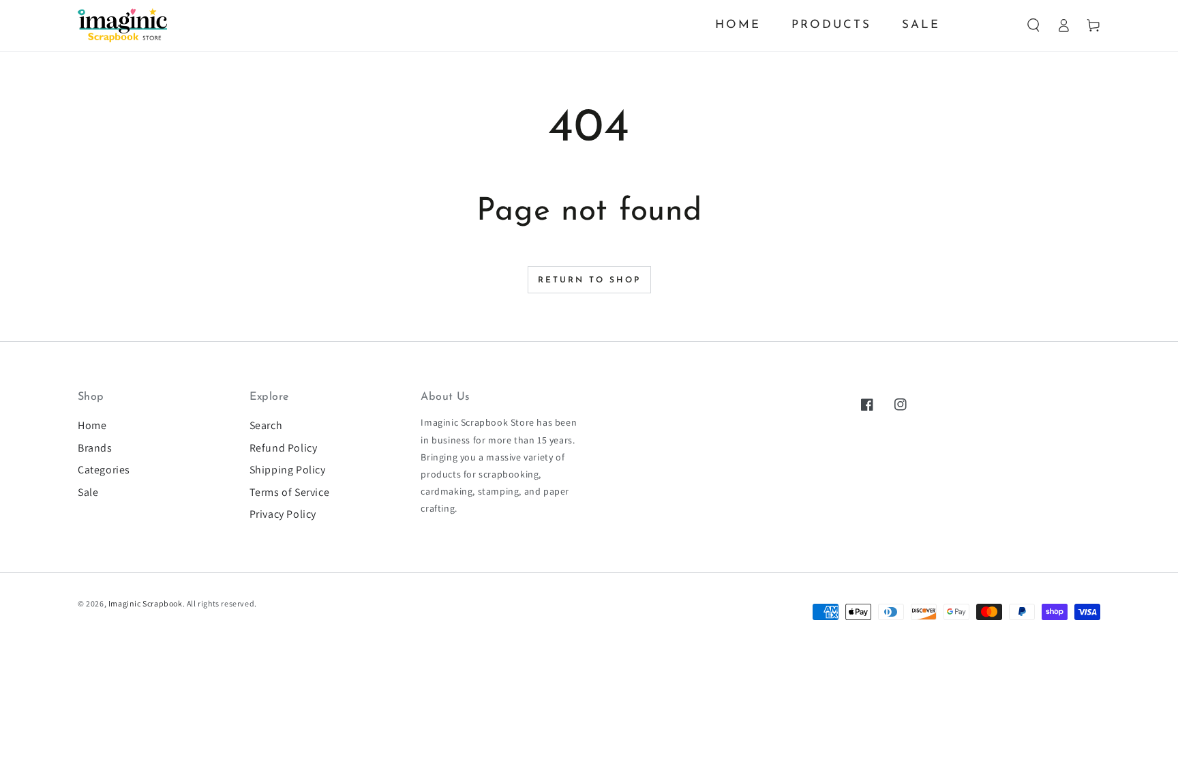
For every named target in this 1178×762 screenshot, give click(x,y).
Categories (104, 470)
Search (266, 425)
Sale (88, 492)
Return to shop (589, 280)
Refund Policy (284, 448)
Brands (95, 448)
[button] (1033, 25)
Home (92, 425)
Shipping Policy (288, 470)
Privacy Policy (283, 514)
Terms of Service (290, 492)
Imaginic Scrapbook (145, 603)
